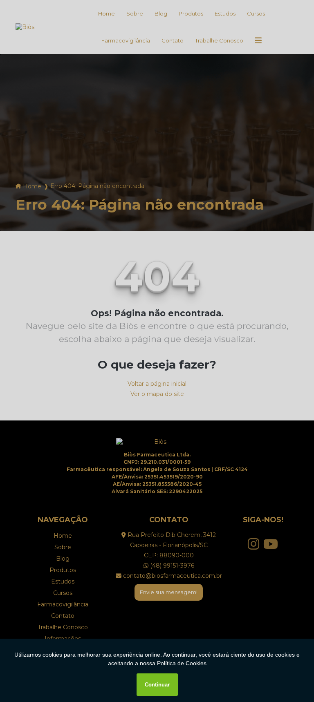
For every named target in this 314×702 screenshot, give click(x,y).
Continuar (157, 685)
